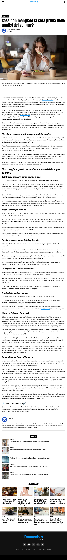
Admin (10, 31)
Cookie (34, 549)
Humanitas (41, 409)
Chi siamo (28, 549)
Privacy (49, 549)
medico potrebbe (7, 258)
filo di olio (21, 300)
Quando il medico (47, 100)
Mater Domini (11, 411)
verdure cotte (45, 309)
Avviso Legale (19, 549)
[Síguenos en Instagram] (38, 544)
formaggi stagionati (50, 184)
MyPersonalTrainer (23, 411)
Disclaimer (41, 549)
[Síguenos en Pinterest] (33, 544)
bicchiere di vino (25, 115)
